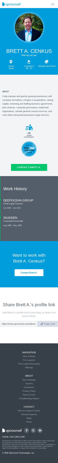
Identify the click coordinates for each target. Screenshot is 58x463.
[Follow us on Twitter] (33, 430)
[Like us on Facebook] (26, 430)
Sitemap (29, 367)
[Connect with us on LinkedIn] (40, 430)
